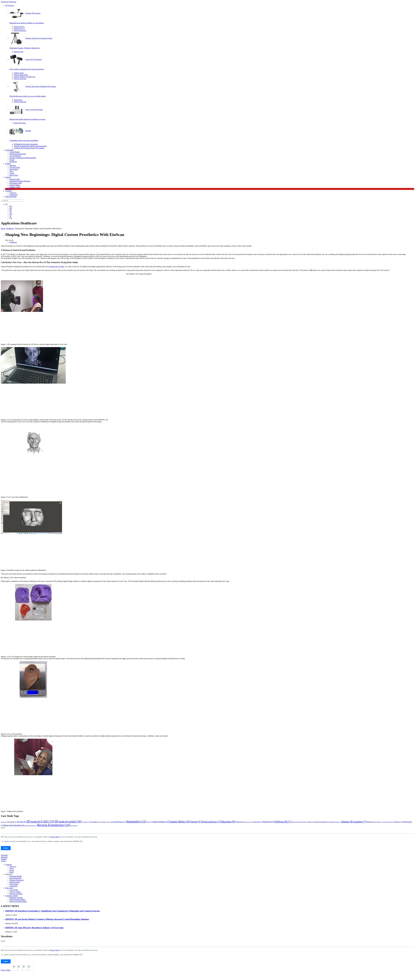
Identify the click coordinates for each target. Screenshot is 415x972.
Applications (9, 150)
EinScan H (269, 822)
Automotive (136, 821)
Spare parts (74, 825)
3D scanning (94, 822)
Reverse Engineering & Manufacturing (23, 158)
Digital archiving (210, 821)
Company (8, 191)
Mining (379, 822)
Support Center (15, 179)
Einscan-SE (257, 822)
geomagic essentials (321, 822)
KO (11, 214)
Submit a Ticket (15, 187)
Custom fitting (179, 821)
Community (14, 195)
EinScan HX (283, 821)
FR (11, 210)
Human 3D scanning (354, 821)
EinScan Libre (19, 73)
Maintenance (371, 822)
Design (12, 160)
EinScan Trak (18, 52)
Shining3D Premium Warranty (20, 181)
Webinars (13, 165)
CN (11, 218)
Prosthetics (398, 822)
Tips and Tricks (15, 167)
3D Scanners (9, 5)
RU (11, 206)
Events (12, 173)
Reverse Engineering (53, 825)
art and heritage (118, 822)
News (12, 171)
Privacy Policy (6, 970)
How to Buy (14, 175)
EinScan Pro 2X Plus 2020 (299, 822)
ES (11, 212)
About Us (13, 193)
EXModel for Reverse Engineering (26, 144)
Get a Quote (9, 189)
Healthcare (13, 162)
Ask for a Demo (15, 892)
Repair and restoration (14, 825)
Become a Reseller (16, 894)
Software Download (16, 880)
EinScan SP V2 (19, 27)
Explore (8, 164)
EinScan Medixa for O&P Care (24, 77)
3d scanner (85, 822)
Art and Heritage (15, 156)
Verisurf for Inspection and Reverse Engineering (30, 146)
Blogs (12, 872)
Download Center (16, 183)
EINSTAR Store (11, 197)
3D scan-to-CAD (40, 821)
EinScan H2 (18, 100)
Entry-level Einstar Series (18, 901)
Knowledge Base (15, 878)
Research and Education (18, 154)
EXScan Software (20, 30)
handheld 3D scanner (335, 822)
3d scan (21, 822)
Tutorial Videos (15, 185)
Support (8, 177)
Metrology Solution (16, 898)
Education (228, 821)
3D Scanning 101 (105, 822)
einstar (310, 822)
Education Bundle (16, 876)
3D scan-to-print (67, 821)
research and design (31, 825)
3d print (4, 822)
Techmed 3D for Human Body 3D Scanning (29, 148)
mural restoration (388, 822)
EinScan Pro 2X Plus (56, 266)
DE (11, 208)
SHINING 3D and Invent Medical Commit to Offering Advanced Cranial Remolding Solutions (47, 919)
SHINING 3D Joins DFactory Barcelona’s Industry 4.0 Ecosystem (34, 928)
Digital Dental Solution (17, 899)
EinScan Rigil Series (21, 75)
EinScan (239, 822)
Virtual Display (15, 152)
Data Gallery (14, 169)
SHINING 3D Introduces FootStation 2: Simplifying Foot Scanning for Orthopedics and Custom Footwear (52, 911)
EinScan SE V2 (19, 28)
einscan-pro (248, 822)
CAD (149, 822)
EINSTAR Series (20, 123)
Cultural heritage (159, 822)
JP (10, 216)
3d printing (11, 822)
